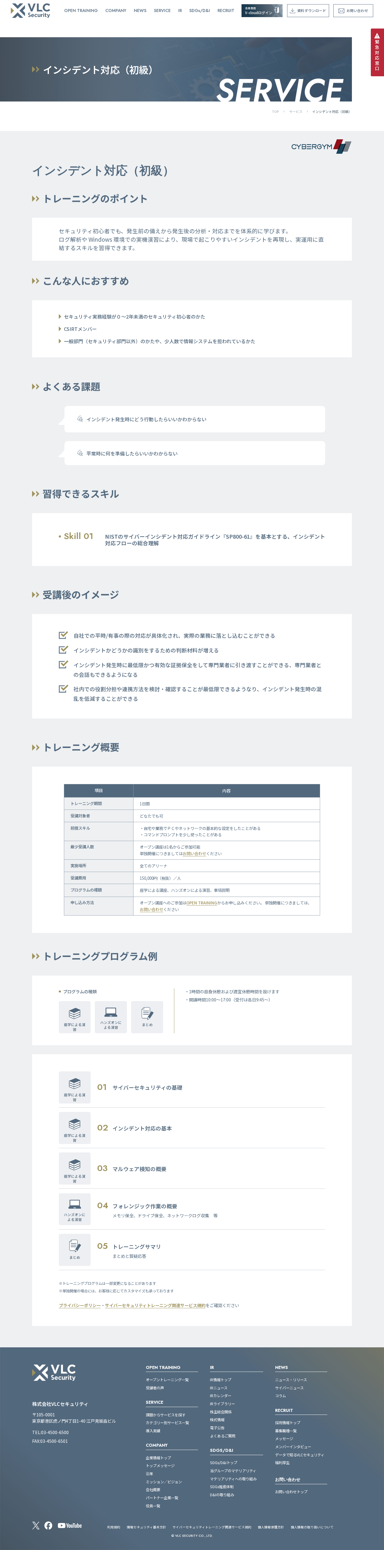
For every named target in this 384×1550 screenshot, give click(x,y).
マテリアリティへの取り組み (233, 1479)
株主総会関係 (221, 1412)
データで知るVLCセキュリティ (299, 1455)
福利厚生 (282, 1462)
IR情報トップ (220, 1379)
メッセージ (284, 1438)
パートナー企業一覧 (162, 1497)
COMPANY (115, 11)
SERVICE (162, 11)
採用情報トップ (287, 1422)
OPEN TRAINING (81, 11)
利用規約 (113, 1527)
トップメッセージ (160, 1465)
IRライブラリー (222, 1403)
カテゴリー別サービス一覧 (167, 1422)
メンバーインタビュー (293, 1446)
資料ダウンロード (311, 10)
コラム (280, 1395)
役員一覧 (153, 1506)
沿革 (149, 1473)
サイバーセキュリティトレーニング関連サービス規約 (155, 1305)
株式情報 (217, 1419)
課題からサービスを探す (165, 1415)
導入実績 (153, 1430)
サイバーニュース (289, 1388)
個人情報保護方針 (271, 1527)
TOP (275, 111)
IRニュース (218, 1388)
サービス (295, 111)
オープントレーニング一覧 (167, 1379)
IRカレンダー (220, 1395)
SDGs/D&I (199, 11)
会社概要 (153, 1489)
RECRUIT (226, 11)
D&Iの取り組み (222, 1494)
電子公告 (217, 1427)
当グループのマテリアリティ (233, 1470)
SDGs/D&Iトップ (223, 1462)
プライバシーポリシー (80, 1305)
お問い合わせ (357, 10)
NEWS (140, 11)
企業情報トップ (158, 1458)
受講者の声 (155, 1388)
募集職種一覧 (286, 1430)
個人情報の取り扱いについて (312, 1527)
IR (180, 11)
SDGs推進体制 (221, 1486)
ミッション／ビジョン (164, 1482)
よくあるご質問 (222, 1436)
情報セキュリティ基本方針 (146, 1527)
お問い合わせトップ (291, 1491)
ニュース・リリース (291, 1379)
